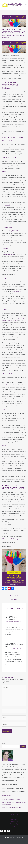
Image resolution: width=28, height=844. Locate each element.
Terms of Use (14, 814)
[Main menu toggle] (26, 4)
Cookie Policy (14, 821)
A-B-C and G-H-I (9, 384)
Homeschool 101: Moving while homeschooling (12, 617)
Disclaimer (14, 819)
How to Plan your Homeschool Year (11, 807)
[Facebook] (1, 831)
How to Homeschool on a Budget (11, 799)
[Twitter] (5, 831)
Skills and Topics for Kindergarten (11, 539)
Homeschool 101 (17, 35)
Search (3, 743)
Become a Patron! (6, 795)
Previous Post (14, 595)
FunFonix (7, 205)
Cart (14, 826)
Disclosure (14, 816)
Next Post (14, 599)
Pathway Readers (9, 254)
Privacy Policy (14, 824)
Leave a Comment (6, 35)
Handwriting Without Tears (12, 231)
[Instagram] (8, 831)
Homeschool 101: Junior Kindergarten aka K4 (14, 645)
